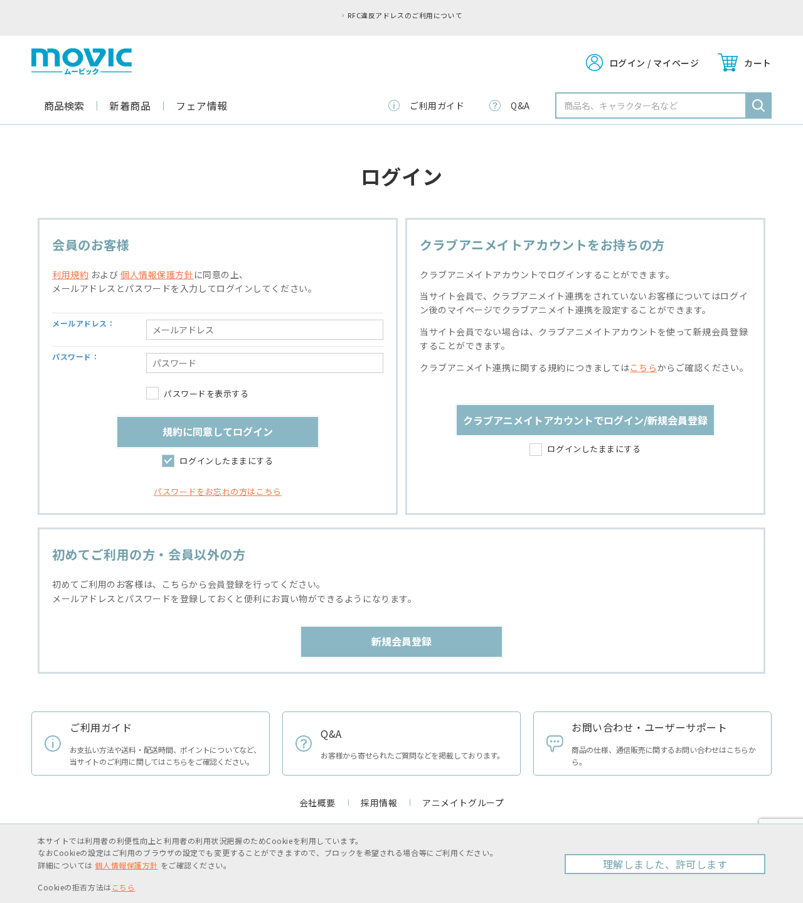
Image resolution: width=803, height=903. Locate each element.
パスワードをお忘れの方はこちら (217, 491)
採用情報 (379, 802)
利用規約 (70, 274)
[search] (758, 105)
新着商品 (130, 105)
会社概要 (317, 802)
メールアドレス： (83, 323)
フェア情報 (202, 105)
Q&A (520, 105)
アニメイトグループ (463, 802)
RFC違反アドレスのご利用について (405, 15)
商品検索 (64, 105)
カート (758, 63)
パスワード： (75, 356)
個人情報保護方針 (156, 274)
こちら (643, 367)
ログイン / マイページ (654, 63)
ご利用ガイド (437, 105)
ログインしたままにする (226, 461)
